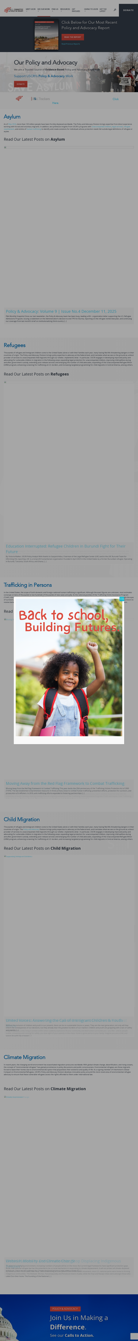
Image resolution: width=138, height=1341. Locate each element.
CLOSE (122, 599)
